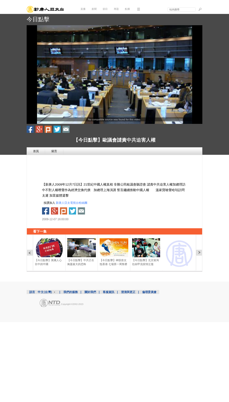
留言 (54, 151)
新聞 (94, 9)
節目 (105, 9)
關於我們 (90, 292)
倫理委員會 (149, 292)
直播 (83, 9)
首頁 (36, 151)
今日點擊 (38, 19)
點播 (127, 9)
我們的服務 (71, 292)
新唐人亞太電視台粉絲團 (71, 202)
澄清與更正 (128, 292)
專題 (116, 9)
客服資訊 (108, 292)
